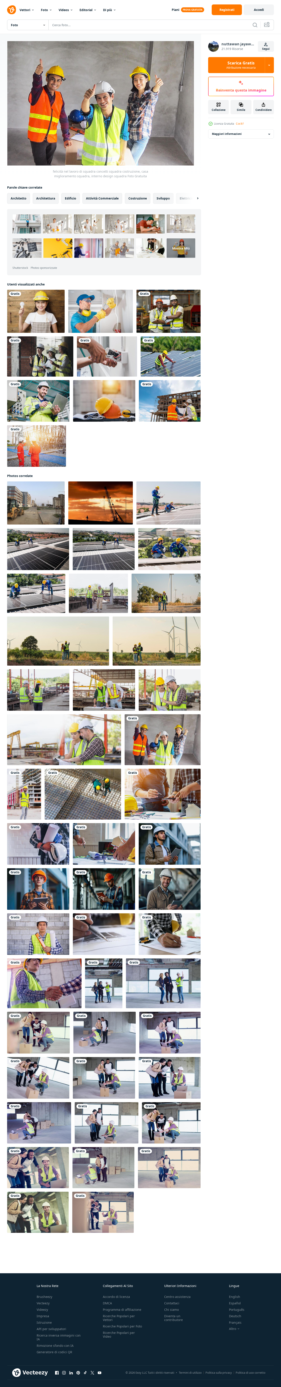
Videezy (42, 1309)
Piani (175, 10)
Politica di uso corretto (250, 1373)
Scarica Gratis (241, 65)
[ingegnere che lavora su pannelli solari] (171, 356)
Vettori (25, 10)
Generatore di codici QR (54, 1352)
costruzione (137, 198)
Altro (232, 1329)
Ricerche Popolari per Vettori (119, 1318)
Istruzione (44, 1322)
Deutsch (235, 1316)
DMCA (107, 1303)
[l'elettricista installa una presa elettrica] (107, 356)
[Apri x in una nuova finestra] (92, 1373)
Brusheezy (44, 1297)
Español (235, 1303)
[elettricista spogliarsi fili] (100, 311)
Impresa (43, 1316)
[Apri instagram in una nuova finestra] (64, 1373)
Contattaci (171, 1303)
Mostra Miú (181, 248)
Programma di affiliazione (122, 1309)
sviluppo (163, 198)
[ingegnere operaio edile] (24, 794)
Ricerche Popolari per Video (119, 1335)
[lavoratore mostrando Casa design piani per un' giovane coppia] (103, 983)
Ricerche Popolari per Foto (122, 1326)
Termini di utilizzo (190, 1373)
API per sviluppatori (51, 1329)
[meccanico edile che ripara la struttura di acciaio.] (83, 794)
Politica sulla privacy (218, 1373)
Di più (107, 10)
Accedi (259, 10)
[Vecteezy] (11, 9)
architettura (45, 198)
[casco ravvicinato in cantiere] (104, 401)
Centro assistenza (177, 1297)
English (234, 1297)
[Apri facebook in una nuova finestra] (57, 1373)
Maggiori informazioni (227, 134)
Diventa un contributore (173, 1318)
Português (236, 1309)
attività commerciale (102, 198)
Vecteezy (43, 1303)
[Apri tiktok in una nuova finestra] (85, 1373)
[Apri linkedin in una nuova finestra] (71, 1373)
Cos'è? (240, 124)
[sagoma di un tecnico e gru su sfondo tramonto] (100, 503)
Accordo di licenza (116, 1297)
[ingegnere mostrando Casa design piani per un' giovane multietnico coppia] (38, 1033)
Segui (266, 49)
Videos (64, 10)
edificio (70, 198)
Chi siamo (171, 1309)
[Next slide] (194, 198)
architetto (18, 198)
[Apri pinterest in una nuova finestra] (78, 1373)
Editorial (86, 10)
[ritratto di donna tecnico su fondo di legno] (36, 311)
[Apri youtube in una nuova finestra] (99, 1373)
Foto (44, 10)
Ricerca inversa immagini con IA (59, 1337)
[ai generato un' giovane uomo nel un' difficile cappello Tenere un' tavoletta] (170, 844)
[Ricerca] (255, 25)
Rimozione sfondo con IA (55, 1345)
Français (235, 1322)
